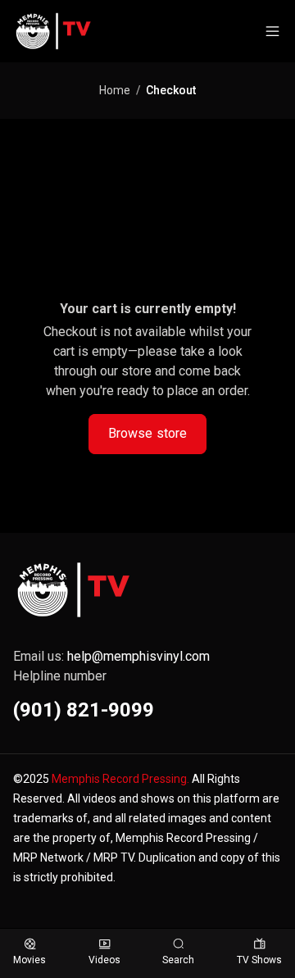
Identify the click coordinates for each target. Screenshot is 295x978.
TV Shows (259, 960)
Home (114, 90)
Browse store (148, 433)
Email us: (111, 656)
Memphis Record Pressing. (120, 778)
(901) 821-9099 (83, 709)
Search (178, 960)
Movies (29, 960)
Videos (104, 960)
